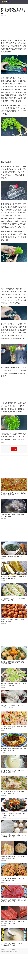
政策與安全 (7, 951)
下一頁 (14, 449)
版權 (16, 951)
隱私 (14, 951)
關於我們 (3, 951)
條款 (11, 951)
